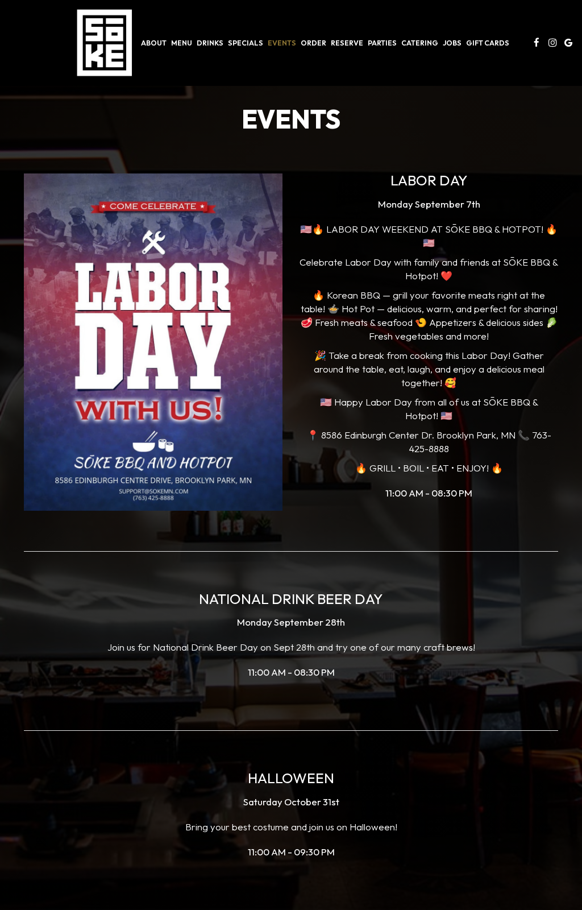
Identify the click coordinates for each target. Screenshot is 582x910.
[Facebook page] (536, 43)
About (154, 42)
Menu (181, 42)
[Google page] (568, 43)
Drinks (210, 42)
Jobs (452, 42)
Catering (419, 42)
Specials (245, 42)
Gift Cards (487, 42)
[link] (104, 43)
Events (282, 42)
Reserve (347, 42)
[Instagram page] (552, 43)
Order (313, 42)
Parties (382, 42)
